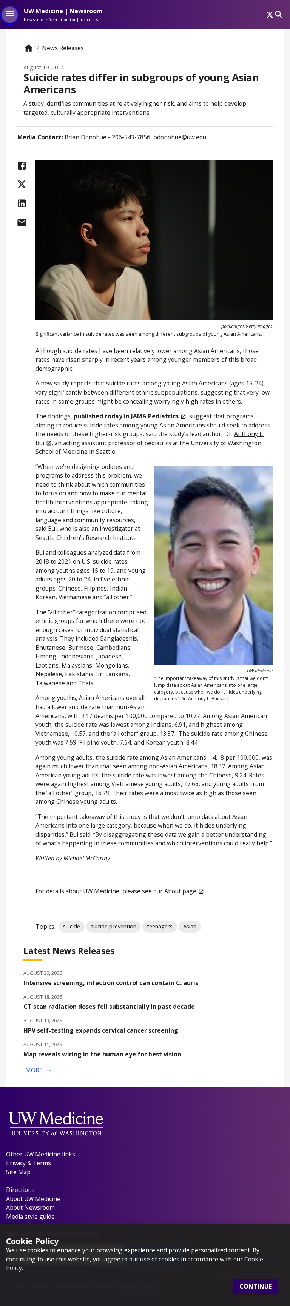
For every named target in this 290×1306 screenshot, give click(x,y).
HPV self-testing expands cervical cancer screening (100, 1030)
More (38, 1070)
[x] (270, 15)
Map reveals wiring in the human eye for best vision (102, 1054)
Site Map (18, 1172)
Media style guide (30, 1216)
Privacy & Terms (28, 1163)
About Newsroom (30, 1207)
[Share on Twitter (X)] (22, 184)
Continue (255, 1286)
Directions (20, 1190)
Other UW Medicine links (40, 1154)
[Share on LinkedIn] (22, 203)
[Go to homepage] (28, 48)
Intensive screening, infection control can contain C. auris (110, 983)
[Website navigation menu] (10, 14)
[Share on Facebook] (22, 165)
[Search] (279, 14)
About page (180, 891)
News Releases (63, 48)
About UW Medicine (33, 1199)
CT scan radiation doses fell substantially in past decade (109, 1006)
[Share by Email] (22, 222)
